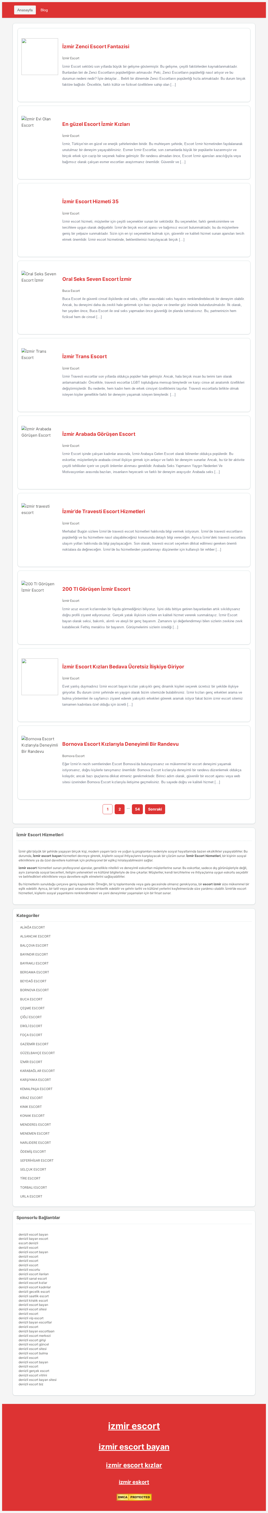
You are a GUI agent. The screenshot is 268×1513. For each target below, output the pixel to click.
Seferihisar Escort (37, 1160)
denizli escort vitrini (33, 1375)
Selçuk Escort (33, 1169)
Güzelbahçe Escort (37, 1053)
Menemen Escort (35, 1133)
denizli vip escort (31, 1318)
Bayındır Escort (34, 954)
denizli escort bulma (33, 1353)
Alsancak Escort (35, 936)
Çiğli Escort (31, 1017)
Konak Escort (32, 1116)
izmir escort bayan (134, 1446)
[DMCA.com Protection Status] (134, 1500)
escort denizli (28, 1243)
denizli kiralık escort (33, 1300)
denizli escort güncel (34, 1344)
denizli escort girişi (32, 1340)
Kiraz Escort (31, 1098)
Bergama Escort (34, 972)
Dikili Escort (31, 1026)
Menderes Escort (35, 1124)
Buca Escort (71, 291)
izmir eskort (134, 1482)
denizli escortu (29, 1269)
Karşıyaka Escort (35, 1080)
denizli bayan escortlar (35, 1322)
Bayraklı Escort (34, 963)
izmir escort (134, 1425)
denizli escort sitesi (33, 1309)
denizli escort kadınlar (35, 1287)
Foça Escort (31, 1035)
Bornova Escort (73, 756)
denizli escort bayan (33, 1234)
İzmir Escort (70, 58)
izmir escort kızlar (134, 1465)
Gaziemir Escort (34, 1044)
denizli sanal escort (33, 1278)
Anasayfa (25, 10)
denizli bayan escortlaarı (36, 1331)
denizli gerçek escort (34, 1371)
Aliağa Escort (32, 927)
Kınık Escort (31, 1107)
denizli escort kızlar (33, 1283)
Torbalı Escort (33, 1187)
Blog (44, 10)
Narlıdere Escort (35, 1143)
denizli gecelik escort (34, 1292)
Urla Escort (31, 1196)
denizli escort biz (31, 1384)
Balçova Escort (34, 945)
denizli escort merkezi (35, 1336)
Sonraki (155, 809)
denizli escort (28, 1247)
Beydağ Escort (33, 981)
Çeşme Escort (32, 1008)
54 (137, 809)
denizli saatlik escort (34, 1296)
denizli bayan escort (33, 1239)
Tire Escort (30, 1178)
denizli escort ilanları (34, 1274)
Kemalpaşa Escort (36, 1089)
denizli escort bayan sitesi (38, 1380)
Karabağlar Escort (37, 1071)
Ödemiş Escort (33, 1151)
